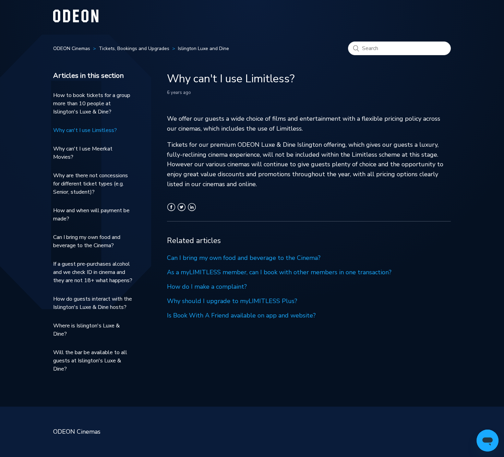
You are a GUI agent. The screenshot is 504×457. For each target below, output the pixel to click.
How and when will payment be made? (91, 215)
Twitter (181, 211)
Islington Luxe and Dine (203, 48)
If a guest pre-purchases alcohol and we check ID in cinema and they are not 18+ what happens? (92, 272)
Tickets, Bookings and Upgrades (134, 48)
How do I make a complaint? (207, 286)
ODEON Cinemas (71, 48)
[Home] (75, 20)
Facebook (171, 211)
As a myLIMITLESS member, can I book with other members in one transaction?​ (279, 272)
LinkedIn (192, 211)
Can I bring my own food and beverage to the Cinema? (86, 241)
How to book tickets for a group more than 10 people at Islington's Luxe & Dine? (91, 104)
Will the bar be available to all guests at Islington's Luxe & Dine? (90, 361)
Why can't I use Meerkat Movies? (82, 153)
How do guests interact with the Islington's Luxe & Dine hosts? (92, 303)
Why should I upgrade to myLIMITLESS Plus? (232, 301)
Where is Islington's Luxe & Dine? (86, 330)
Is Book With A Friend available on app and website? (241, 315)
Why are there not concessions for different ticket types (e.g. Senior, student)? (90, 184)
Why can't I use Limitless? (85, 130)
